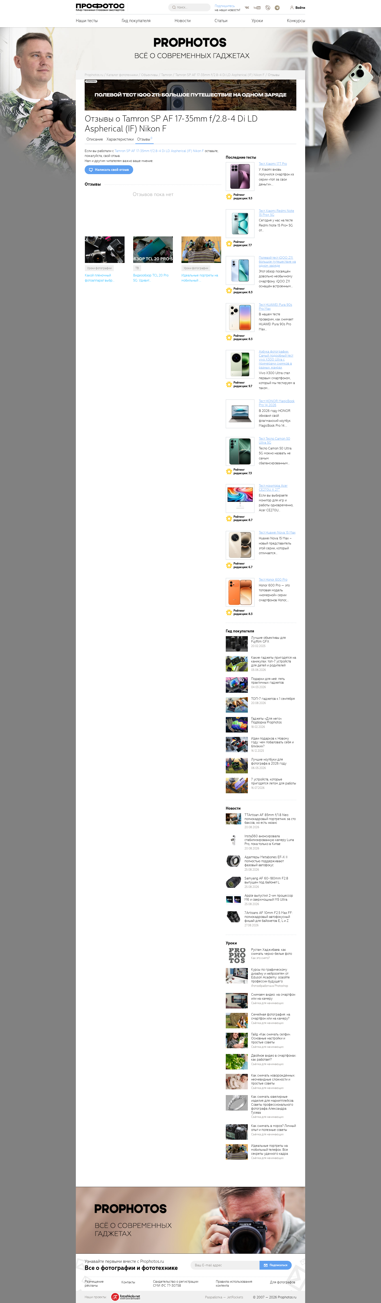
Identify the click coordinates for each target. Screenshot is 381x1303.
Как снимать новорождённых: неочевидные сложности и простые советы (273, 1079)
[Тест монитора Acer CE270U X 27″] (240, 498)
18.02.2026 (258, 727)
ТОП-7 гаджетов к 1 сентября (273, 698)
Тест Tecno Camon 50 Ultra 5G (274, 440)
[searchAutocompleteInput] (191, 7)
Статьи (221, 20)
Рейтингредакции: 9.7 (242, 384)
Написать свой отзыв (112, 169)
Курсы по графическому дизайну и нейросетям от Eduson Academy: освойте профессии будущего (270, 975)
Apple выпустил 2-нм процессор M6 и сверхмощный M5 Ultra (269, 897)
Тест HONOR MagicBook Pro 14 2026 (277, 403)
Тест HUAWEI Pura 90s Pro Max (275, 306)
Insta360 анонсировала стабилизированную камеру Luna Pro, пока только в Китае (269, 840)
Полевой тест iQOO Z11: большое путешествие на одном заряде (277, 261)
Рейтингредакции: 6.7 (242, 565)
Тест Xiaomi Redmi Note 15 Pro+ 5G (276, 213)
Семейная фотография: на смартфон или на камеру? (270, 1016)
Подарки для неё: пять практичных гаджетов (268, 681)
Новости (183, 20)
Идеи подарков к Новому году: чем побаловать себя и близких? (272, 742)
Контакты (128, 1282)
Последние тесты (241, 157)
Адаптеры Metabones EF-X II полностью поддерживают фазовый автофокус (266, 861)
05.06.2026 (258, 670)
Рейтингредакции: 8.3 (242, 290)
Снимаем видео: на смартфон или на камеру (273, 996)
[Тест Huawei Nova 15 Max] (240, 545)
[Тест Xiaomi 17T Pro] (240, 176)
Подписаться (278, 1265)
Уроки (257, 20)
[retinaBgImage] (237, 644)
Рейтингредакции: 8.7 (242, 518)
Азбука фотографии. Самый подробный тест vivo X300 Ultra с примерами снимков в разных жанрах (276, 359)
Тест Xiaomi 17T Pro (273, 164)
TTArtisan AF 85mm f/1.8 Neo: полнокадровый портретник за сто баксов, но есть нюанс (270, 819)
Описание (94, 139)
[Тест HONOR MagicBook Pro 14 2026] (240, 413)
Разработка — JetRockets (224, 1297)
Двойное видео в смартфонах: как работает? (273, 1057)
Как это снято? (260, 958)
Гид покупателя (136, 20)
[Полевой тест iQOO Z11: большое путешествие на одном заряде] (240, 270)
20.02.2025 (258, 646)
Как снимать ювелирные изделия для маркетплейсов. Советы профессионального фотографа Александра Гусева (272, 1104)
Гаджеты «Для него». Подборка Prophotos (266, 720)
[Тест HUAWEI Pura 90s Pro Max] (240, 317)
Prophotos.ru (287, 1297)
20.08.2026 (258, 703)
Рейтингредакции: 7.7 (242, 243)
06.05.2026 (258, 768)
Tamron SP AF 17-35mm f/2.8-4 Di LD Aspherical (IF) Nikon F (159, 151)
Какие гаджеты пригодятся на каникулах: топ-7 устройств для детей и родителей (273, 661)
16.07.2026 (258, 788)
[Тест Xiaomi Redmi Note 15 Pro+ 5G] (240, 223)
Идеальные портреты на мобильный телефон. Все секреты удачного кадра (269, 1149)
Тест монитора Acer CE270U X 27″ (273, 487)
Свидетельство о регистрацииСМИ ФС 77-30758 (175, 1284)
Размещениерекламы (94, 1284)
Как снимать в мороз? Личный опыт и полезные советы (273, 1128)
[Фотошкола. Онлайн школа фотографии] (126, 1297)
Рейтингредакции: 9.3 (242, 196)
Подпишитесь (225, 6)
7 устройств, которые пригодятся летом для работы (273, 781)
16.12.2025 (257, 751)
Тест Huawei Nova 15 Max (277, 532)
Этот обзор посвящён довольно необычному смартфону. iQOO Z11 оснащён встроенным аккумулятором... (275, 281)
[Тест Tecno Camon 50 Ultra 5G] (240, 451)
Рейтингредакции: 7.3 (242, 471)
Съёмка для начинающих (267, 1003)
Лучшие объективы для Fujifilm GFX (268, 639)
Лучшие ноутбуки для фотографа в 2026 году (268, 761)
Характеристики (120, 139)
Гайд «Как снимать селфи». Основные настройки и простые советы (271, 1038)
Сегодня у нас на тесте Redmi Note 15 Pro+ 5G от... (276, 225)
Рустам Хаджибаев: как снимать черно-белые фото (271, 951)
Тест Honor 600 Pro (273, 579)
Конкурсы (296, 20)
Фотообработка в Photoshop (269, 986)
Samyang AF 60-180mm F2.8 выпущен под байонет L (266, 880)
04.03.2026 (258, 687)
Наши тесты (87, 20)
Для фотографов (282, 1282)
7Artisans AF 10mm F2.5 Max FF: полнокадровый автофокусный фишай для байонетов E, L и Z (269, 917)
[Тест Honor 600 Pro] (240, 592)
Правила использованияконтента (234, 1284)
